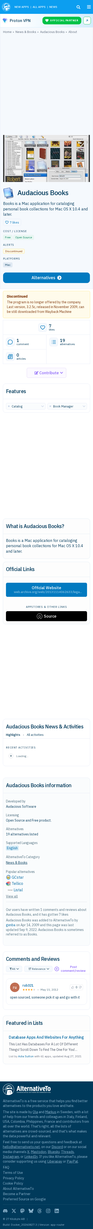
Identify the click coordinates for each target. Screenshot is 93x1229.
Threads (67, 1151)
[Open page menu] (89, 7)
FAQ (6, 1167)
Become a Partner (17, 1194)
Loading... (22, 756)
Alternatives (43, 277)
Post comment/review (73, 969)
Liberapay (54, 1161)
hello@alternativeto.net (21, 1146)
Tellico (17, 883)
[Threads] (39, 1210)
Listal (18, 889)
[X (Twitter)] (13, 1210)
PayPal (72, 1161)
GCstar (18, 877)
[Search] (78, 7)
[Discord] (5, 1210)
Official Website (48, 589)
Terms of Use (13, 1172)
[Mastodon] (22, 1210)
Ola (35, 1112)
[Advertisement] (46, 85)
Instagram (11, 1156)
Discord (57, 1146)
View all (12, 896)
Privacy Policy (13, 1178)
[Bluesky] (31, 1210)
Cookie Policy (13, 1183)
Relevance (39, 969)
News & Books (16, 862)
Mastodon (38, 1151)
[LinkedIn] (56, 1210)
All (13, 969)
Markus (50, 1112)
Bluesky (54, 1151)
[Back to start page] (6, 7)
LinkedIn (31, 1156)
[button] (12, 222)
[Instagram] (48, 1210)
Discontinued (17, 296)
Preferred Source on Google (24, 1199)
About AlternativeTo (18, 1188)
